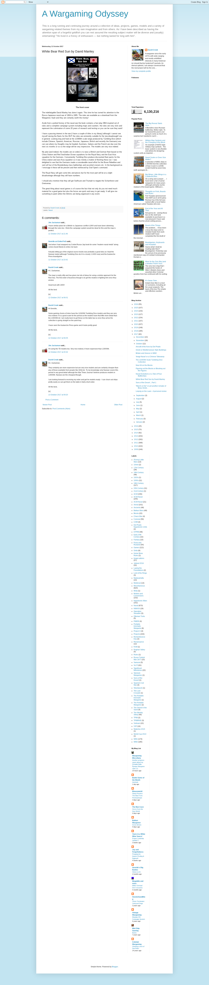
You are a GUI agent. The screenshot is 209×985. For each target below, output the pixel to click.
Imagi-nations (139, 558)
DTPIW (136, 532)
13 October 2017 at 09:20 (58, 395)
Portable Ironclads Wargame (137, 626)
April (138, 412)
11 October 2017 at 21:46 (58, 234)
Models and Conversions (138, 595)
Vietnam (137, 723)
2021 (136, 321)
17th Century (139, 468)
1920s (136, 477)
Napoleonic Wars (140, 601)
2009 (136, 449)
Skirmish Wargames (138, 674)
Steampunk (138, 688)
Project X (137, 631)
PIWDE (136, 621)
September (140, 395)
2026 (136, 304)
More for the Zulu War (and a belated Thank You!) (155, 263)
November (140, 340)
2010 (136, 446)
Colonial (137, 519)
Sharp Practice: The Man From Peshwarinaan (137, 796)
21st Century (138, 491)
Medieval (137, 583)
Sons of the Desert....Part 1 (146, 383)
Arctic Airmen (136, 825)
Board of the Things (152, 225)
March (138, 415)
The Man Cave (138, 807)
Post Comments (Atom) (61, 409)
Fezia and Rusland (137, 544)
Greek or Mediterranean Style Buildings (151, 350)
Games (136, 548)
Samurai (137, 662)
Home (83, 405)
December (140, 337)
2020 (136, 324)
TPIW (136, 718)
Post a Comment (51, 400)
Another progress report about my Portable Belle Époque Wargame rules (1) (138, 764)
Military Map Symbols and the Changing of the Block (155, 141)
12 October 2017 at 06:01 (58, 298)
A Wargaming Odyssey (85, 13)
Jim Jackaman (54, 223)
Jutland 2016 (139, 563)
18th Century (139, 472)
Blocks (136, 513)
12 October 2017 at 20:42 (58, 352)
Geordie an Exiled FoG (57, 241)
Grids (136, 551)
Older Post (118, 405)
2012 (136, 439)
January (139, 422)
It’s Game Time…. (152, 281)
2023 (136, 314)
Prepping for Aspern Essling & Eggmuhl (138, 856)
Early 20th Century (137, 536)
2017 (136, 334)
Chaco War (138, 516)
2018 (136, 331)
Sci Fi (136, 665)
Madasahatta (139, 578)
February (139, 419)
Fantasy (137, 540)
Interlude (135, 782)
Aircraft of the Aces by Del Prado (148, 347)
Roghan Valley (139, 650)
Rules (136, 655)
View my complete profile (141, 71)
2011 (136, 443)
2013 (136, 436)
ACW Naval (138, 497)
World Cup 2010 (140, 734)
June (138, 405)
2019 (136, 328)
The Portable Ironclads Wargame (139, 698)
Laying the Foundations (138, 569)
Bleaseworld (137, 791)
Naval (50, 210)
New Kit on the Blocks (144, 365)
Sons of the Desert (138, 679)
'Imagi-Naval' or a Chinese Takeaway (150, 357)
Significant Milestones (138, 669)
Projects (137, 634)
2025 (136, 308)
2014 (136, 433)
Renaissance (139, 642)
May (138, 409)
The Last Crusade (137, 692)
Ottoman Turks (139, 616)
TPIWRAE (137, 720)
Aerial (136, 505)
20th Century (139, 488)
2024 (136, 311)
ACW (136, 494)
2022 (136, 318)
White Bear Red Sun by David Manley (150, 379)
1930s (136, 480)
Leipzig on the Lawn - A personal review (151, 391)
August (139, 399)
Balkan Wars (138, 511)
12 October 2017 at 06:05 (58, 338)
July (138, 402)
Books (134, 933)
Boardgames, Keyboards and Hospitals (154, 243)
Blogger (115, 967)
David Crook (53, 267)
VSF (135, 726)
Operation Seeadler (137, 612)
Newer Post (47, 405)
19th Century (139, 483)
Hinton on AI (136, 872)
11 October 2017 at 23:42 (58, 260)
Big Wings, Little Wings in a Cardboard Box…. (155, 175)
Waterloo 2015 (139, 729)
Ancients (137, 508)
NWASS (137, 609)
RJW (135, 647)
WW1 (136, 739)
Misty (136, 591)
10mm (136, 465)
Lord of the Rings (140, 573)
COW (136, 522)
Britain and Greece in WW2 (146, 353)
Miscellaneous (139, 586)
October (139, 344)
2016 (136, 426)
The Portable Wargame (139, 704)
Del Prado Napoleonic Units (140, 526)
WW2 (136, 742)
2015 (136, 430)
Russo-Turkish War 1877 (139, 658)
